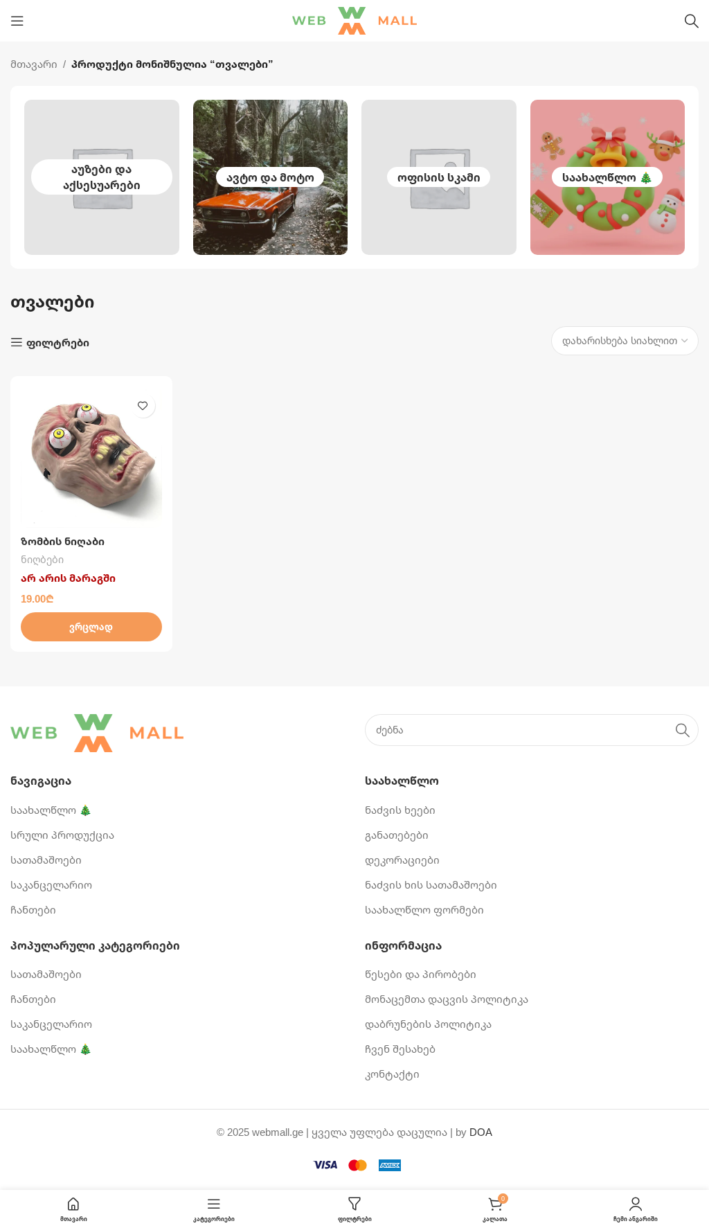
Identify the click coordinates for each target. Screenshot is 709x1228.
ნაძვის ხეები (400, 810)
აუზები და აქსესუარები (102, 176)
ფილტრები (57, 342)
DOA (480, 1132)
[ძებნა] (692, 21)
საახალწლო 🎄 (607, 177)
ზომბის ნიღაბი (63, 541)
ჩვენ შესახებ (400, 1049)
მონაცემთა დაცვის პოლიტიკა (446, 999)
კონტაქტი (392, 1073)
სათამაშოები (46, 859)
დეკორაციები (402, 859)
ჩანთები (33, 909)
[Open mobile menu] (17, 21)
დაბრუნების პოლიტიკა (428, 1024)
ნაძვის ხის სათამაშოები (431, 884)
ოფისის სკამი (439, 177)
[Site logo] (354, 19)
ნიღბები (42, 559)
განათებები (397, 835)
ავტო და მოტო (270, 177)
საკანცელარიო (51, 884)
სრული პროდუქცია (62, 835)
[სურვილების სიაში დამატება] (143, 405)
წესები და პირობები (420, 974)
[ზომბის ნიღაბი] (91, 457)
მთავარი (33, 64)
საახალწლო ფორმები (424, 909)
